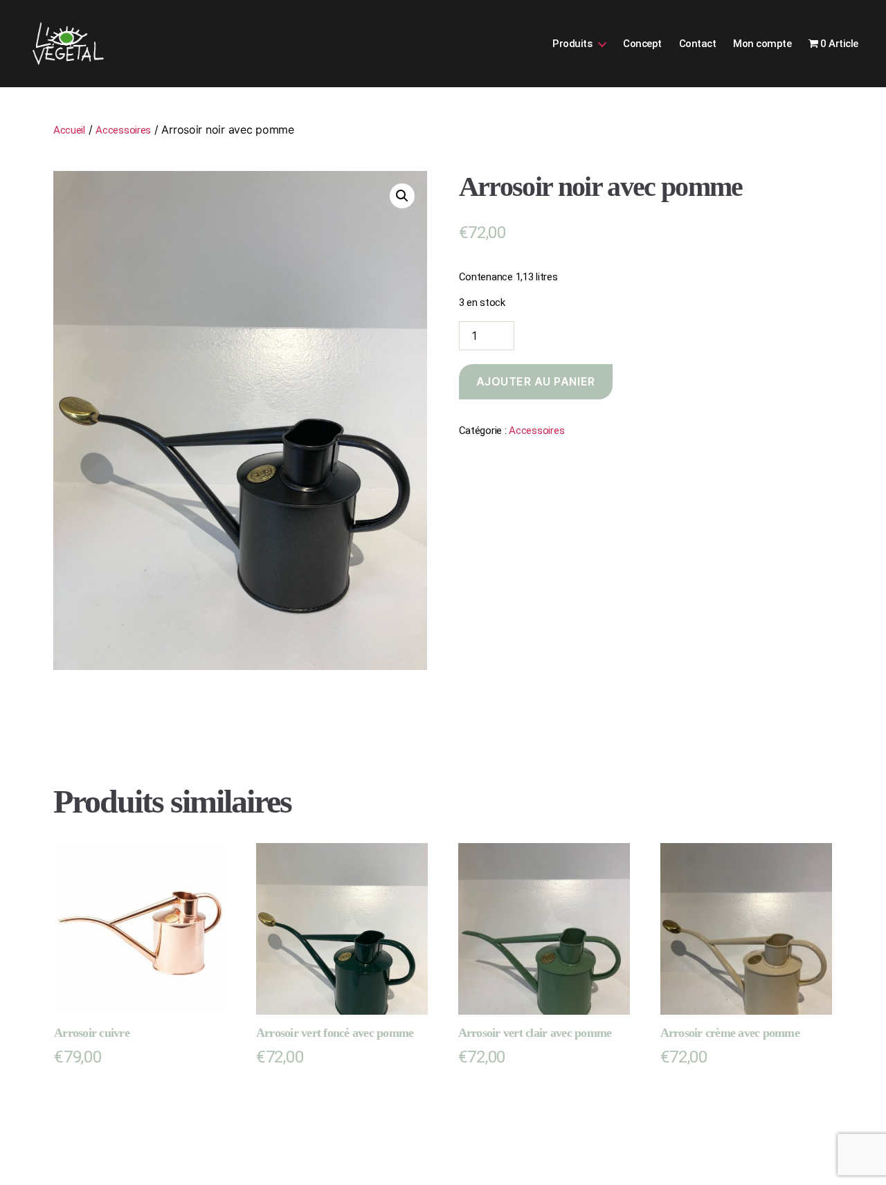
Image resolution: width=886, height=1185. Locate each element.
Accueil (69, 130)
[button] (402, 195)
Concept (642, 43)
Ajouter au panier (535, 381)
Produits (572, 43)
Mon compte (762, 43)
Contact (697, 43)
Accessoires (123, 130)
